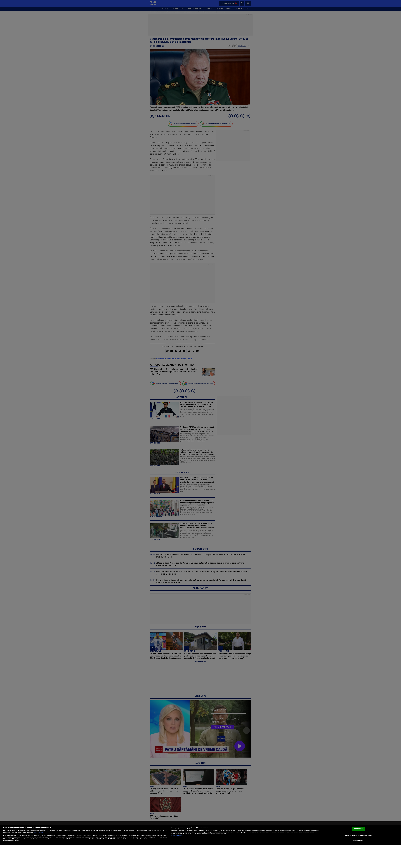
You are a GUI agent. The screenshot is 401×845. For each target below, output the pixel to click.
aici (144, 837)
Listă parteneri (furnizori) (177, 835)
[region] (200, 835)
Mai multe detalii (38, 832)
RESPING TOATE (358, 841)
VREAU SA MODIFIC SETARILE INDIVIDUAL (358, 835)
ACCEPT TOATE (358, 829)
